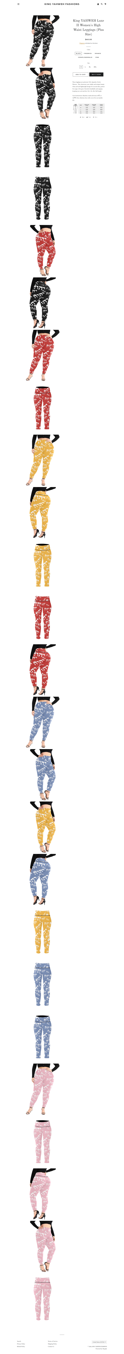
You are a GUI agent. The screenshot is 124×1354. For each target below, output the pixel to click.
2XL (95, 67)
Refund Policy (21, 1346)
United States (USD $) (98, 1342)
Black (78, 53)
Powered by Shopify (101, 1349)
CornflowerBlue (85, 57)
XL (90, 67)
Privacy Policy (21, 1344)
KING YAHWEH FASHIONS (61, 4)
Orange (98, 53)
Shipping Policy (52, 1344)
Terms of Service (53, 1341)
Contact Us (51, 1346)
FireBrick (88, 53)
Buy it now (96, 74)
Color (88, 49)
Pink (97, 57)
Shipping (82, 43)
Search (19, 1341)
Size (88, 63)
